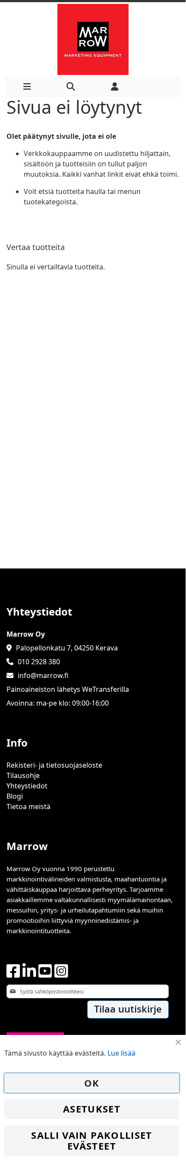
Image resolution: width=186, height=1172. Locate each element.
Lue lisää (121, 1053)
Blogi (14, 796)
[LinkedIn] (29, 971)
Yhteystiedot (26, 786)
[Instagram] (61, 971)
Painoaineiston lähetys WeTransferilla (67, 689)
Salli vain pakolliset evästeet (91, 1140)
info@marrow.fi (43, 675)
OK (92, 1083)
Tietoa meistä (28, 806)
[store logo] (92, 39)
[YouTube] (45, 971)
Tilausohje (23, 775)
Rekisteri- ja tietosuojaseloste (54, 765)
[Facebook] (13, 971)
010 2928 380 (39, 661)
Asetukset (91, 1109)
